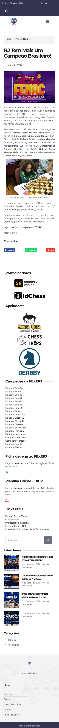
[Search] (48, 540)
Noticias (27, 39)
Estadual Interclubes (15, 434)
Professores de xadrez (17, 522)
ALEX (39, 203)
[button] (47, 21)
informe (18, 39)
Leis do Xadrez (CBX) (16, 526)
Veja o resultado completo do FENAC (23, 227)
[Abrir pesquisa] (6, 11)
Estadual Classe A (14, 417)
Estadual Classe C (14, 424)
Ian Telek (23, 203)
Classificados (12, 519)
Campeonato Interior (15, 440)
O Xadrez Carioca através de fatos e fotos (27, 529)
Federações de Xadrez (17, 516)
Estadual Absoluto (14, 447)
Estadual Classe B (14, 421)
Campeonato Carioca (16, 437)
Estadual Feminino (14, 431)
